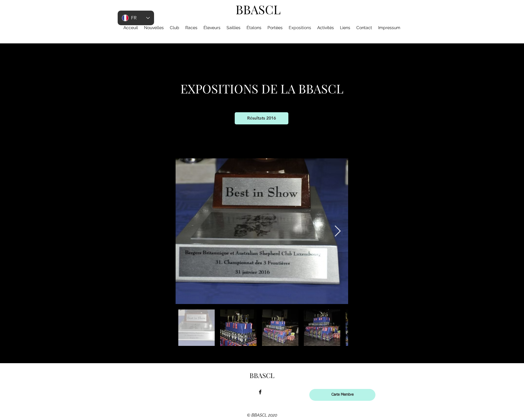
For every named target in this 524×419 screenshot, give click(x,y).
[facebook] (260, 392)
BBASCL (258, 9)
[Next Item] (337, 231)
